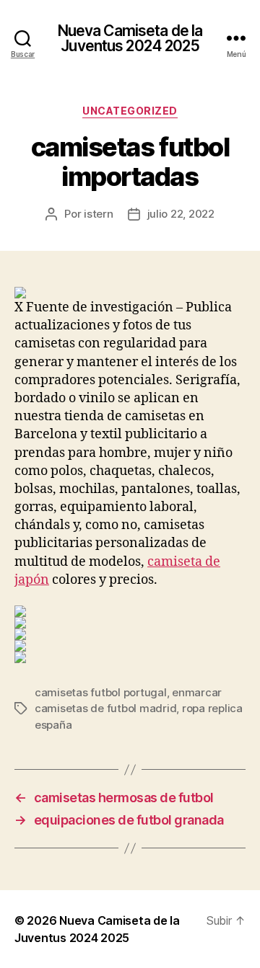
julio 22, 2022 (180, 214)
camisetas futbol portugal (101, 692)
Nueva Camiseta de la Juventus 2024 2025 (130, 38)
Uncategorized (130, 111)
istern (98, 214)
